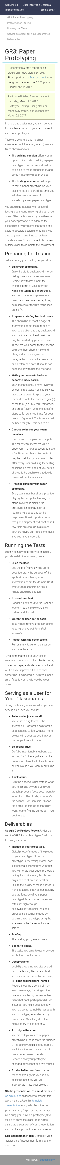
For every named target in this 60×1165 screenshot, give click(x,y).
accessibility (47, 1159)
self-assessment (36, 77)
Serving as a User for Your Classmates (28, 34)
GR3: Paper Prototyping (20, 17)
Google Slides (13, 1096)
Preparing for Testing (19, 23)
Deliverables (13, 39)
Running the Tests (17, 28)
